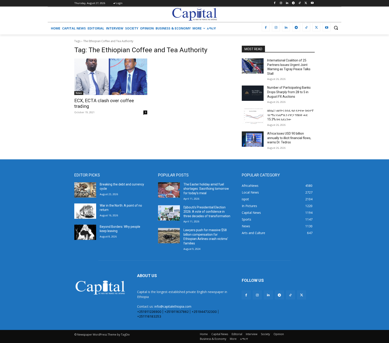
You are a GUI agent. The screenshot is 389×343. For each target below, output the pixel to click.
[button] (335, 27)
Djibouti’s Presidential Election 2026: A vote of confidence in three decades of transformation (206, 211)
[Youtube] (312, 3)
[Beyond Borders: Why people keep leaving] (85, 232)
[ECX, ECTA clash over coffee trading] (110, 77)
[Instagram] (280, 3)
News (79, 93)
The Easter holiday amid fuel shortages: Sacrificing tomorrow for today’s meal (206, 189)
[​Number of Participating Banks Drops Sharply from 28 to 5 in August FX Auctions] (253, 93)
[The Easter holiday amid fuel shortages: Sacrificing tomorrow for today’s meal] (169, 190)
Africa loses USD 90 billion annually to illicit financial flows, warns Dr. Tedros (289, 138)
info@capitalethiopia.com (172, 306)
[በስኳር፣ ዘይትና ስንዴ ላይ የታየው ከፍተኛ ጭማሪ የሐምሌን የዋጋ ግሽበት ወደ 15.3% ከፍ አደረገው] (253, 116)
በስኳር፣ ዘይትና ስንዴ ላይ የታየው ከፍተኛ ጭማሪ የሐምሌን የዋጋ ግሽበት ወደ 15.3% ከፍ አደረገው (290, 115)
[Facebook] (274, 3)
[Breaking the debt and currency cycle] (85, 190)
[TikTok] (299, 3)
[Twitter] (305, 3)
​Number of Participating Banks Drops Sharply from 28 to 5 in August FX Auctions (289, 92)
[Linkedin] (287, 3)
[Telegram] (293, 3)
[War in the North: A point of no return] (85, 211)
